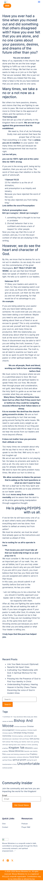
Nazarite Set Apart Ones (18, 667)
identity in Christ (26, 744)
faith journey (34, 739)
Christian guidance (21, 730)
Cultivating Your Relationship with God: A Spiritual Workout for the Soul (22, 673)
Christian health (32, 730)
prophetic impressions (9, 757)
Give (4, 824)
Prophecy (33, 754)
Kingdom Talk (16, 747)
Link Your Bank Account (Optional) (22, 664)
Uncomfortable (28, 764)
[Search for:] (19, 699)
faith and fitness (24, 739)
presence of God (24, 754)
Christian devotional (20, 726)
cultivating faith (28, 736)
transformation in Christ (9, 764)
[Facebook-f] (3, 860)
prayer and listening (13, 754)
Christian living (20, 733)
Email (4, 795)
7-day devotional (18, 717)
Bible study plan (28, 717)
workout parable (7, 768)
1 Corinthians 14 (7, 717)
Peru (4, 754)
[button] (39, 2)
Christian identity (7, 733)
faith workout (6, 742)
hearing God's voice (14, 744)
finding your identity (20, 742)
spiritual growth (19, 760)
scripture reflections (23, 757)
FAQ (12, 742)
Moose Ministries (16, 751)
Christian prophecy (17, 736)
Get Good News (21, 805)
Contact (5, 827)
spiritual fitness (7, 760)
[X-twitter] (12, 860)
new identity (34, 751)
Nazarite (26, 751)
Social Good (34, 757)
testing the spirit (32, 760)
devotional (15, 739)
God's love (30, 742)
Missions (29, 748)
